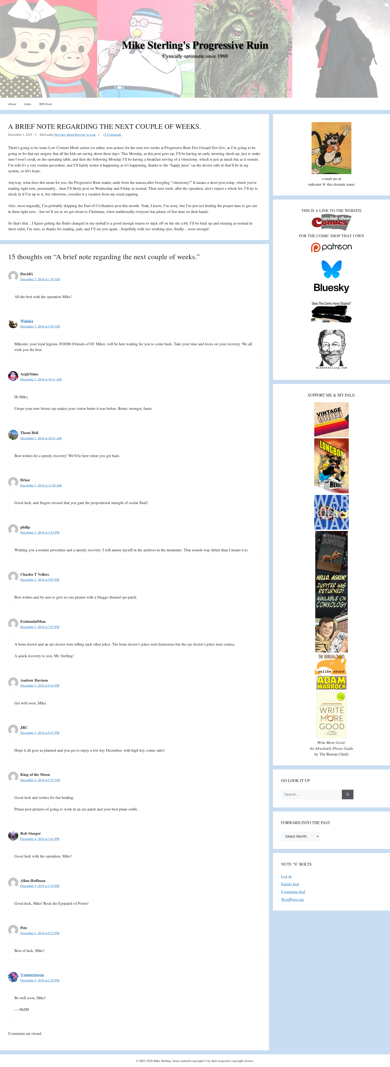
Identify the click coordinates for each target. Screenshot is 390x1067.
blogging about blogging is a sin (74, 134)
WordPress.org (292, 899)
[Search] (347, 794)
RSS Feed (45, 104)
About (12, 104)
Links (27, 104)
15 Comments (112, 134)
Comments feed (293, 891)
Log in (286, 876)
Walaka (26, 320)
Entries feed (290, 883)
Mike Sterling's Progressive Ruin (195, 44)
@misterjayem (32, 974)
